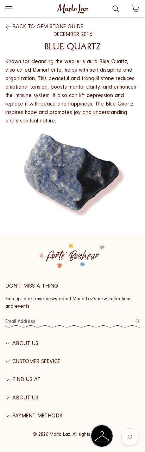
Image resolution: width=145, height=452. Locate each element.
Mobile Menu (9, 9)
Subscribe (137, 321)
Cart (135, 9)
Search (116, 9)
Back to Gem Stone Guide (47, 26)
